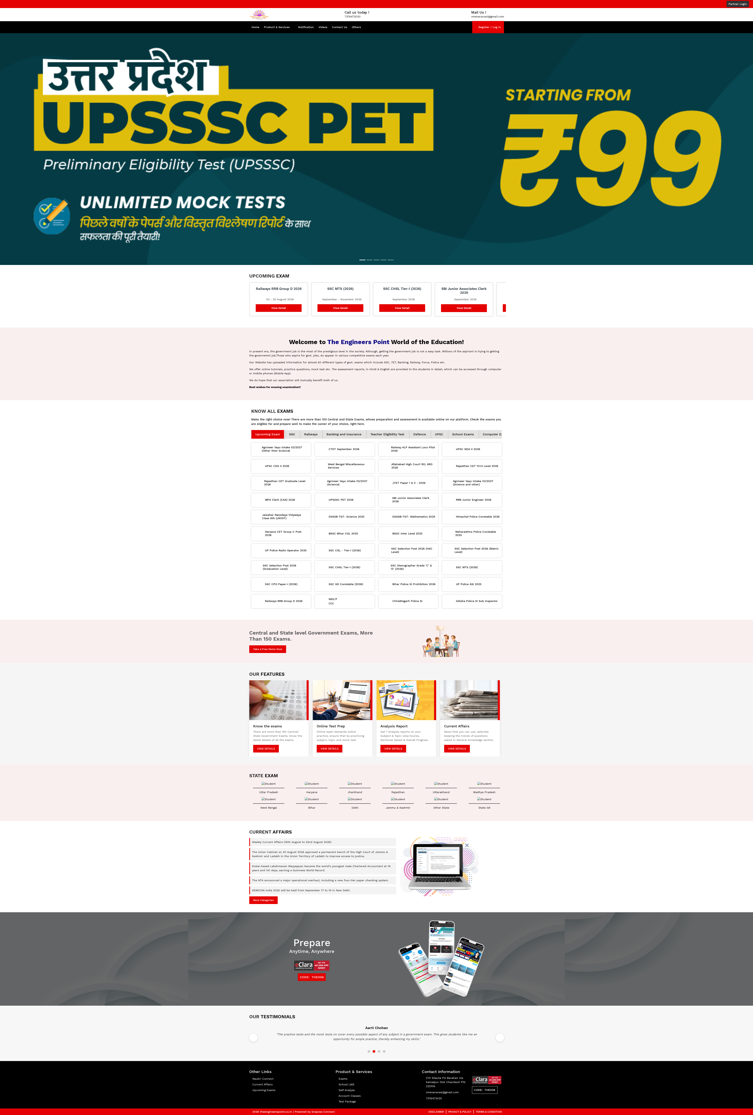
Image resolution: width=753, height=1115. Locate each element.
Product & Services (277, 27)
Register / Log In (489, 27)
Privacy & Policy (459, 1103)
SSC (292, 425)
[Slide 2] (369, 251)
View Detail (278, 299)
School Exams (463, 425)
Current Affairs (262, 1075)
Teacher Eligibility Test (387, 425)
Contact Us (339, 27)
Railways (310, 425)
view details (266, 740)
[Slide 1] (362, 251)
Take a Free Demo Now (267, 640)
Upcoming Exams (263, 1081)
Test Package (347, 1092)
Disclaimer (436, 1103)
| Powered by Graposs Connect (314, 1103)
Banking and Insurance (343, 425)
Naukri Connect (262, 1070)
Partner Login (737, 3)
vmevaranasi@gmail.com (442, 1083)
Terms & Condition (489, 1103)
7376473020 (434, 1089)
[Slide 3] (376, 251)
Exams (342, 1070)
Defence (419, 425)
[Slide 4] (384, 251)
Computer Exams (496, 425)
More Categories (263, 891)
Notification (306, 27)
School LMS (346, 1075)
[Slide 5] (391, 251)
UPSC (439, 425)
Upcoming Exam (267, 425)
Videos (322, 27)
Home (255, 27)
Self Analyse (346, 1081)
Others (356, 27)
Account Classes (349, 1087)
